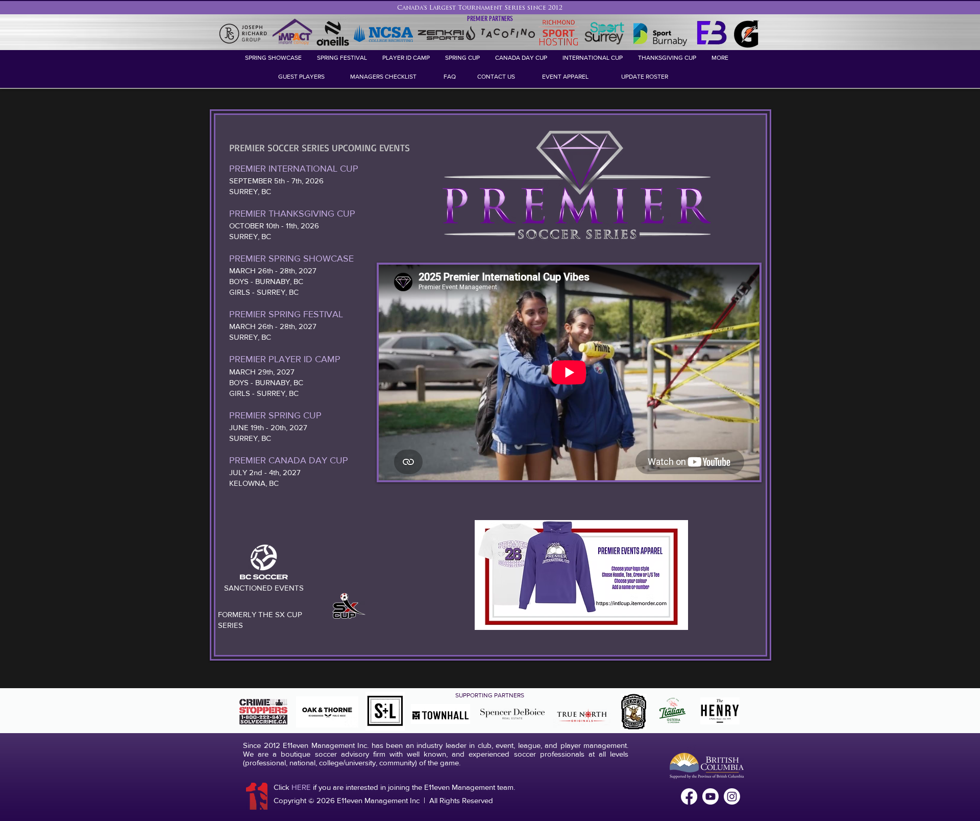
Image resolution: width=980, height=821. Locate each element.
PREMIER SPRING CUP (276, 415)
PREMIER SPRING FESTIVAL (286, 314)
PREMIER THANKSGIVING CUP (293, 213)
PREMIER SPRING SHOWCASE (292, 258)
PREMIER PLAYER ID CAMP (284, 359)
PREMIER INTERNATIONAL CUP (295, 168)
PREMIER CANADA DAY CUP (288, 460)
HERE (301, 787)
